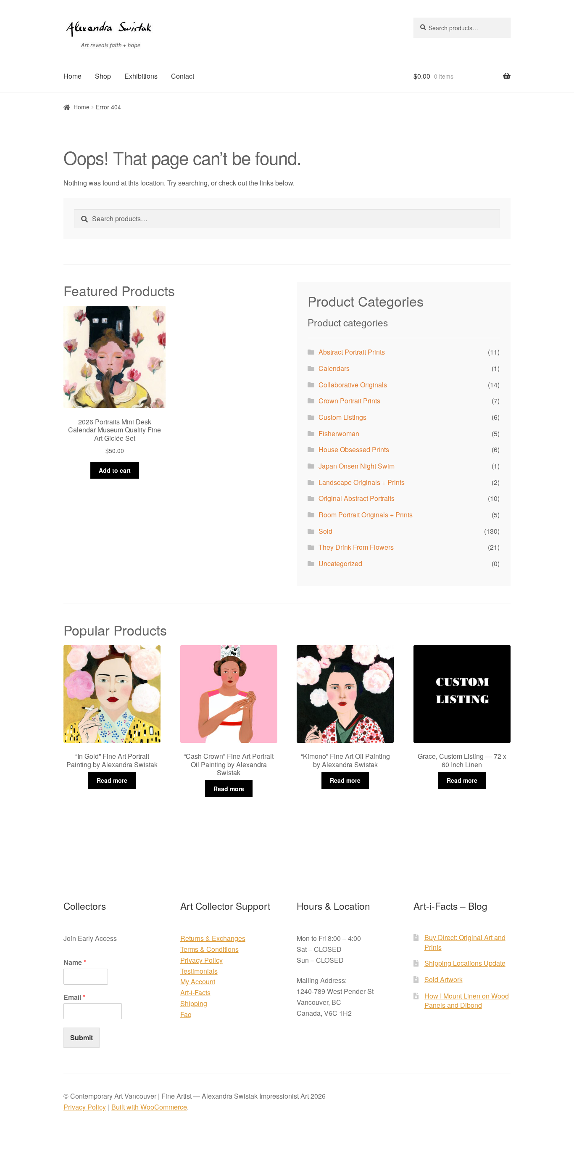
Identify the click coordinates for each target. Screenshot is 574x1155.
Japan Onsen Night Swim (357, 466)
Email (74, 997)
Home (72, 76)
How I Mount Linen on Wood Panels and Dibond (466, 1000)
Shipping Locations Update (465, 963)
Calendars (334, 368)
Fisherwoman (339, 433)
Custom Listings (342, 417)
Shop (103, 76)
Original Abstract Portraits (357, 498)
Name (74, 962)
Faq (186, 1014)
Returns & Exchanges (212, 938)
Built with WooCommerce (149, 1107)
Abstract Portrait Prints (352, 352)
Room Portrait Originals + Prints (366, 514)
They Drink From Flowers (356, 547)
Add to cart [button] (115, 470)
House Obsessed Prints (354, 449)
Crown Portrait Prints (349, 400)
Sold (325, 531)
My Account (197, 981)
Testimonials (199, 971)
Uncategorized (340, 563)
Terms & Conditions (209, 949)
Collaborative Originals (353, 384)
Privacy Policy (201, 960)
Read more (112, 780)
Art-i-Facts (195, 992)
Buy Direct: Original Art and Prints (465, 942)
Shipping (193, 1003)
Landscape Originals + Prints (362, 482)
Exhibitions (141, 76)
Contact (182, 76)
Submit (81, 1037)
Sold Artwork (443, 979)
